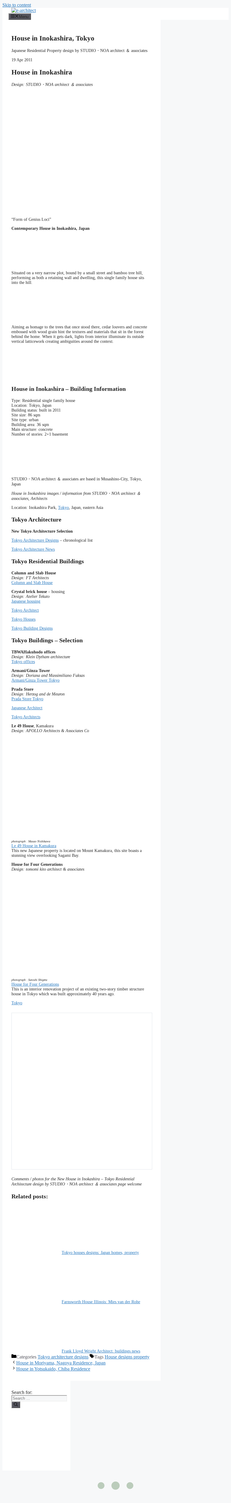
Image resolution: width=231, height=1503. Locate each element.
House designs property (127, 1356)
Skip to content (16, 5)
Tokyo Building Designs (32, 628)
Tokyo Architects (25, 717)
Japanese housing (25, 601)
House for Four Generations (35, 984)
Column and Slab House (32, 582)
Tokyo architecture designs (63, 1356)
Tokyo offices (23, 661)
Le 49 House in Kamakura (33, 846)
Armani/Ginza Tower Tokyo (35, 680)
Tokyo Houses (23, 619)
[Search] (15, 1404)
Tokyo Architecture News (33, 549)
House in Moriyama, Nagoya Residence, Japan (61, 1362)
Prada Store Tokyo (27, 699)
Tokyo (63, 507)
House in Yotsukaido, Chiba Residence (53, 1368)
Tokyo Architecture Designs (35, 540)
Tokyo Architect (25, 610)
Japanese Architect (26, 708)
